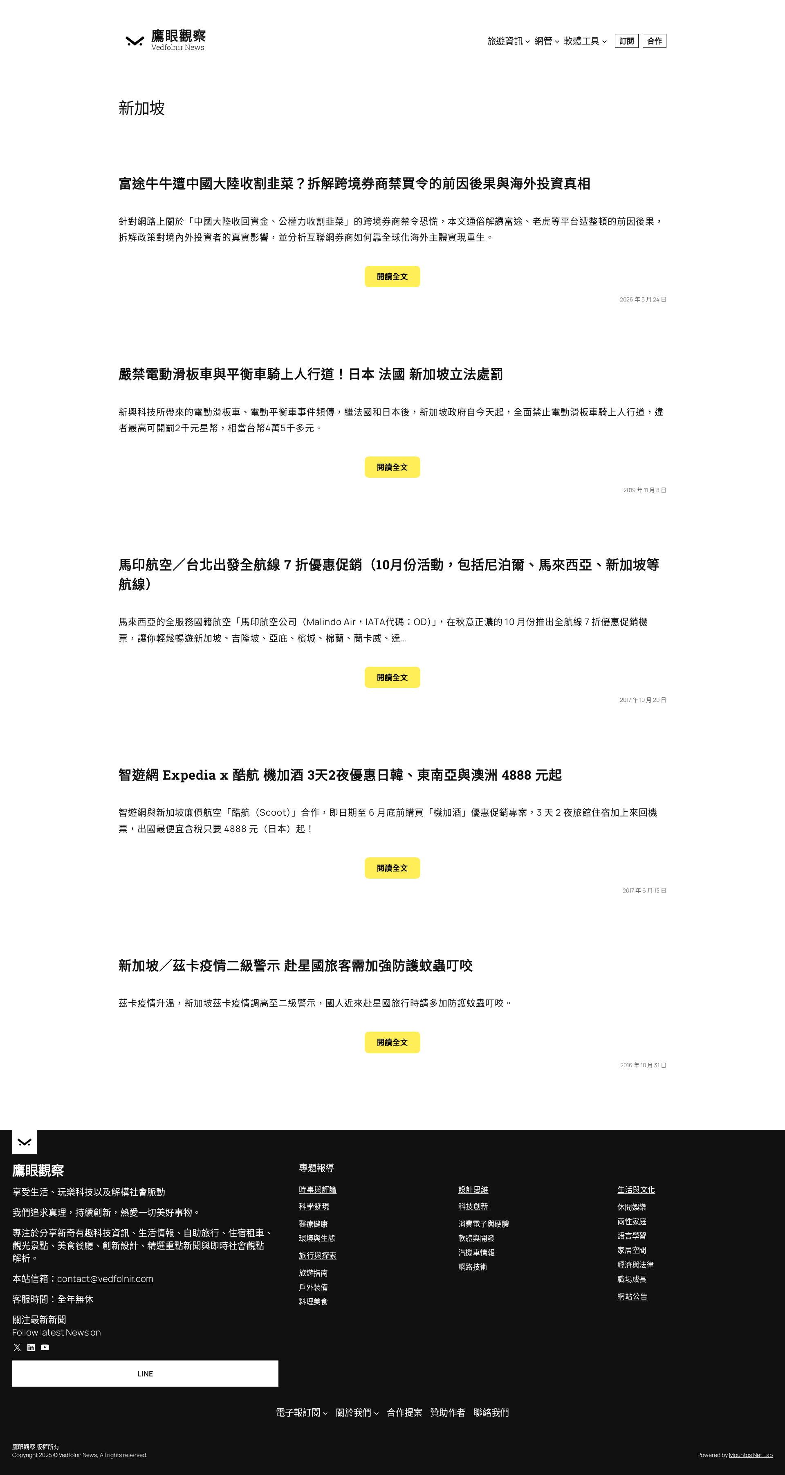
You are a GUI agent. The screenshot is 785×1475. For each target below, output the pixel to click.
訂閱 (626, 41)
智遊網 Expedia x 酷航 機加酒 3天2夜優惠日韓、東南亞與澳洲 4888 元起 (340, 774)
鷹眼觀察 (179, 36)
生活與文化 (636, 1189)
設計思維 (473, 1189)
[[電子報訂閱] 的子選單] (325, 1412)
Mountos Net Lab (751, 1455)
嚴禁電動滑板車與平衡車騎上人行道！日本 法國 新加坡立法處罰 (311, 373)
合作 (654, 41)
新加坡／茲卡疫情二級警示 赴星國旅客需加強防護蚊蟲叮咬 (296, 965)
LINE (145, 1373)
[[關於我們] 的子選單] (376, 1412)
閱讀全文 (398, 279)
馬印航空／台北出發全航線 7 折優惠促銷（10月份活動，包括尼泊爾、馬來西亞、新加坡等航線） (389, 574)
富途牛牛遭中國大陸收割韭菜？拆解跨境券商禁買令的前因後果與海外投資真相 (355, 183)
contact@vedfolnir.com (105, 1279)
